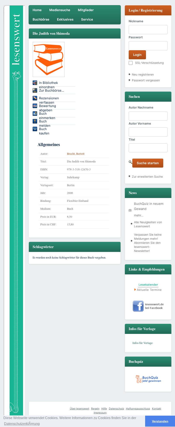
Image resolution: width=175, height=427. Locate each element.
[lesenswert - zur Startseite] (14, 51)
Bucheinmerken (47, 114)
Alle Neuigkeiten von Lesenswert (148, 224)
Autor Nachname (141, 107)
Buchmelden (44, 122)
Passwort (136, 37)
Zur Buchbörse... (51, 90)
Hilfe (104, 408)
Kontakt (156, 408)
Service (87, 19)
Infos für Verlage (143, 343)
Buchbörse (41, 19)
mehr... (138, 215)
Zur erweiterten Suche (147, 176)
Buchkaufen (44, 129)
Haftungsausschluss (138, 408)
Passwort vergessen (146, 80)
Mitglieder (86, 10)
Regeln (95, 408)
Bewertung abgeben (47, 106)
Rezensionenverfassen (49, 99)
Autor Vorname (140, 123)
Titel (132, 139)
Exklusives (65, 19)
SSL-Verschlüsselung (149, 62)
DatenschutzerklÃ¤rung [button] (22, 424)
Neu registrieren (143, 74)
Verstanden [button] (160, 421)
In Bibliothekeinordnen (48, 83)
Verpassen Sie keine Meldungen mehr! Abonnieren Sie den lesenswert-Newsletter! (148, 243)
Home (37, 10)
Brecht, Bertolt (76, 154)
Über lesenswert (79, 408)
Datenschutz (116, 408)
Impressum (100, 412)
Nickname (136, 21)
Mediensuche (59, 10)
